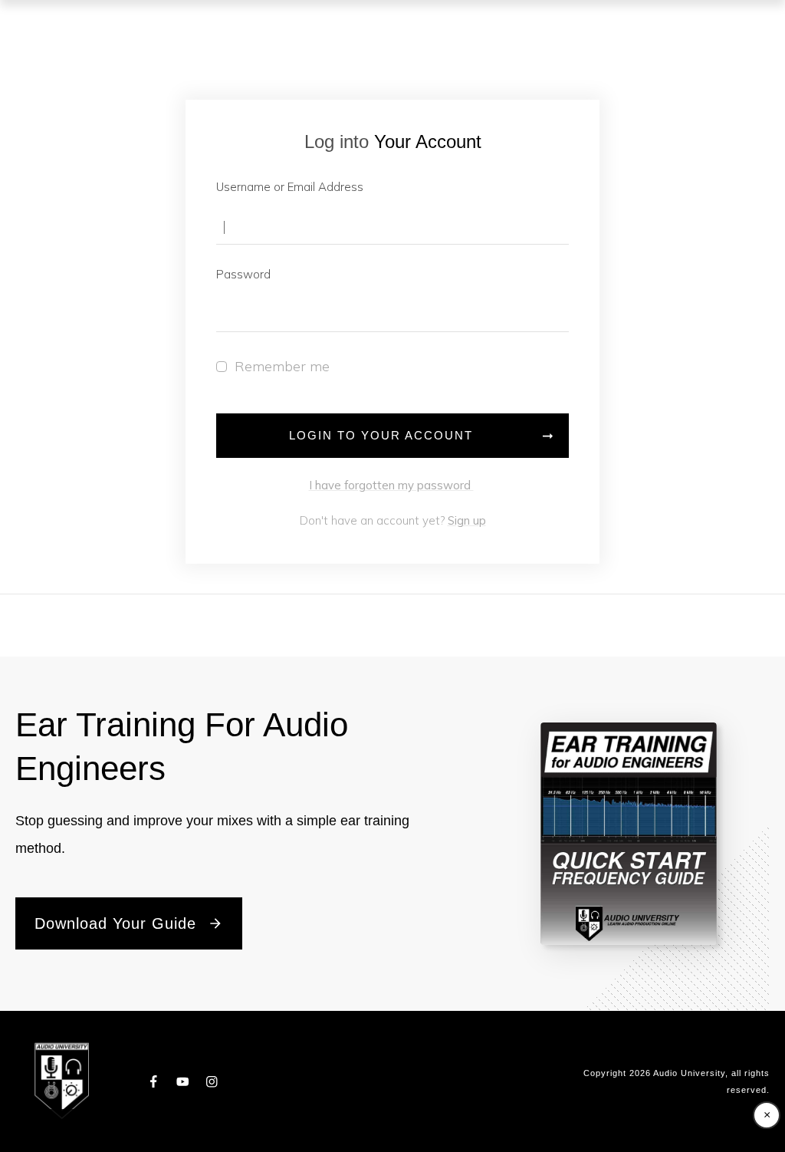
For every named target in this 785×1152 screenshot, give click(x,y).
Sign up (467, 520)
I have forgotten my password (391, 485)
